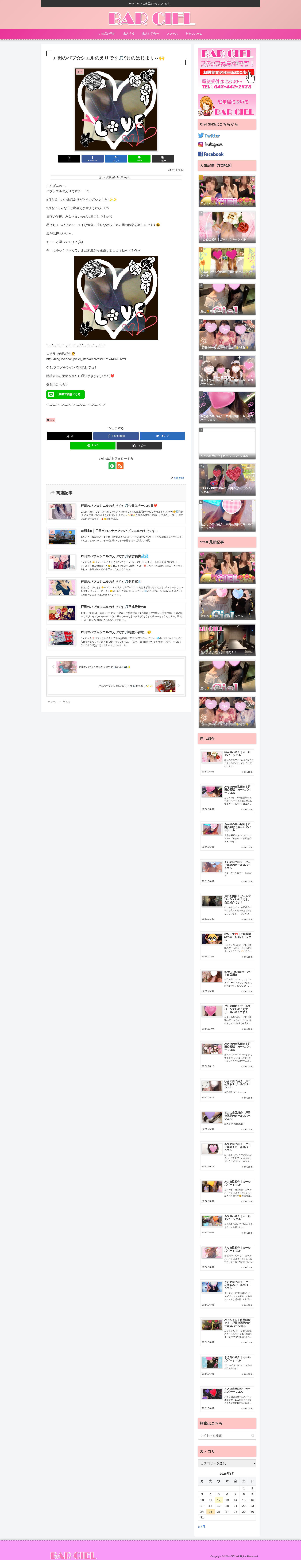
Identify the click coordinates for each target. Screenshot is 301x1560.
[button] (163, 159)
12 (219, 1500)
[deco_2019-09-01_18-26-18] (116, 297)
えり (52, 420)
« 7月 (201, 1527)
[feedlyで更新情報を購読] (112, 465)
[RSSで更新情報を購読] (120, 465)
